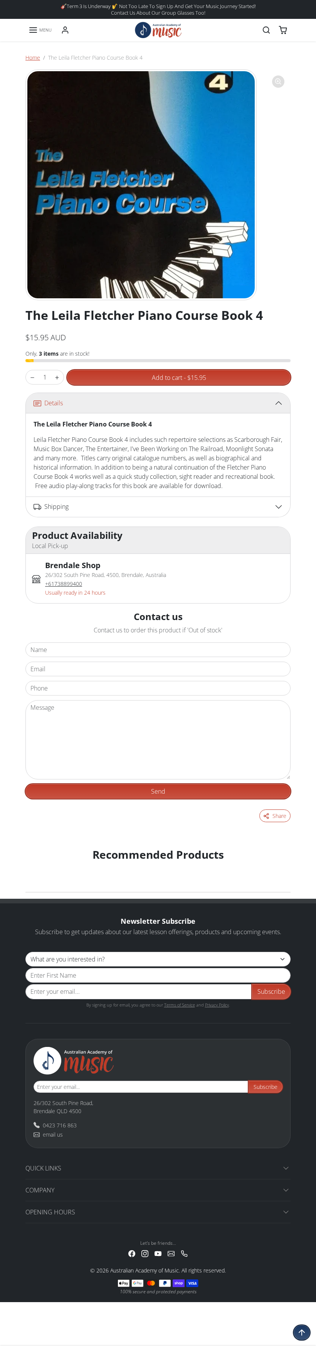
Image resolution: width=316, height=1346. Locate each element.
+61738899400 (63, 583)
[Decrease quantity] (32, 377)
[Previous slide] (35, 867)
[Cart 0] (283, 30)
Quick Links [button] (43, 1168)
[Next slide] (280, 867)
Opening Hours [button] (50, 1212)
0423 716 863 (60, 1125)
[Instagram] (144, 1253)
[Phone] (184, 1253)
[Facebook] (131, 1253)
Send (158, 791)
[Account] (65, 30)
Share (279, 815)
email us (53, 1134)
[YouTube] (158, 1253)
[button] (40, 30)
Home (32, 57)
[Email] (171, 1253)
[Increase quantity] (57, 377)
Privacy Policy (217, 1005)
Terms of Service (179, 1005)
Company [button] (39, 1190)
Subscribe (271, 991)
